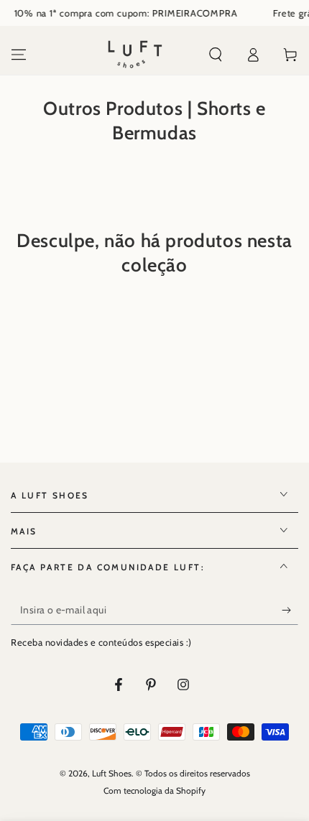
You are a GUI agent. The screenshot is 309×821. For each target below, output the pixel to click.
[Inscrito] (290, 610)
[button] (215, 54)
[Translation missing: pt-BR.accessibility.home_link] (134, 54)
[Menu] (18, 54)
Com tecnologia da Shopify (154, 790)
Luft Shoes (112, 773)
